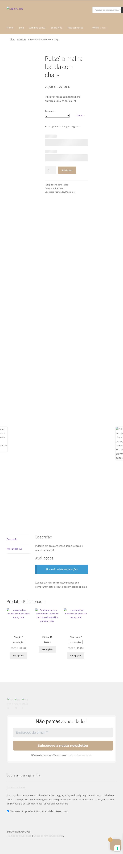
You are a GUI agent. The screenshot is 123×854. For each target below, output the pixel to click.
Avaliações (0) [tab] (14, 548)
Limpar (79, 115)
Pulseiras (21, 39)
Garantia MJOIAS (16, 787)
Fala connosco (75, 27)
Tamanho (50, 111)
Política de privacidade (19, 835)
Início (12, 39)
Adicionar (67, 170)
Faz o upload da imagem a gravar (62, 126)
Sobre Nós (56, 27)
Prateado (59, 191)
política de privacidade (80, 755)
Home (10, 27)
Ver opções (18, 655)
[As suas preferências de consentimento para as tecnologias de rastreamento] (117, 848)
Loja (21, 27)
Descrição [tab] (12, 539)
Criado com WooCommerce (48, 835)
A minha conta (37, 27)
